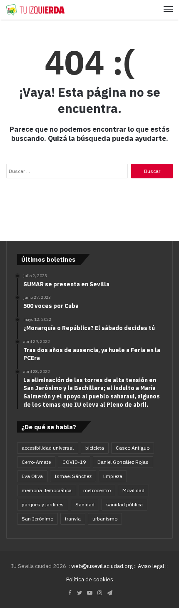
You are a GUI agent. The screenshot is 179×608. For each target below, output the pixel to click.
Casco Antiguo (132, 448)
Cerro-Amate (36, 462)
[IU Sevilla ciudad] (35, 9)
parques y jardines (43, 504)
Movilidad (133, 490)
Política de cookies (89, 579)
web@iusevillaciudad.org (102, 566)
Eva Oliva (32, 476)
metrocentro (97, 490)
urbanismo (104, 518)
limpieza (112, 476)
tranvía (73, 518)
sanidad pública (124, 504)
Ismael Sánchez (73, 476)
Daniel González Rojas (123, 462)
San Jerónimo (37, 518)
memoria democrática (47, 490)
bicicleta (94, 448)
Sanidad (84, 504)
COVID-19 (74, 462)
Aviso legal (151, 566)
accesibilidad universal (48, 448)
